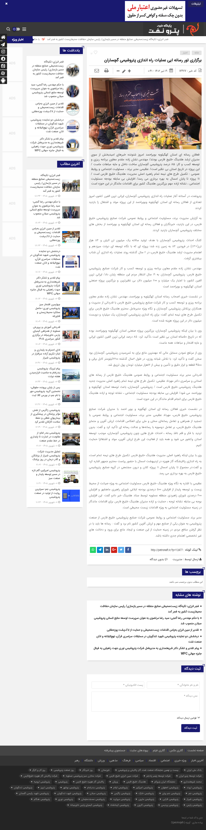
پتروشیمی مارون (146, 799)
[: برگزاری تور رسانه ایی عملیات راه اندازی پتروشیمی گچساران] (97, 71)
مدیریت (177, 559)
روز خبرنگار (87, 770)
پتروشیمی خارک (146, 793)
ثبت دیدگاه (190, 728)
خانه (197, 53)
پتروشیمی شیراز (194, 799)
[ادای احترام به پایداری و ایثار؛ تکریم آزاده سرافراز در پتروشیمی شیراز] (55, 356)
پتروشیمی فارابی (170, 799)
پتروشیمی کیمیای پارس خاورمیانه (86, 805)
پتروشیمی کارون (145, 805)
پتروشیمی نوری (65, 799)
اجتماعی (165, 760)
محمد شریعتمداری (193, 782)
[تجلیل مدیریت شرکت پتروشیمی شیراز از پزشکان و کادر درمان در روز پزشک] (55, 458)
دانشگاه (88, 760)
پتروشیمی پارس (194, 805)
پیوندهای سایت (139, 750)
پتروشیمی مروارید (121, 799)
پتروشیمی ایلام (120, 787)
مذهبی (113, 760)
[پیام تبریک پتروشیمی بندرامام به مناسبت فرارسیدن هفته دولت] (55, 375)
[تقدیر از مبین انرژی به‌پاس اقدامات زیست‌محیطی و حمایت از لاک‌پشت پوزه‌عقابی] (55, 109)
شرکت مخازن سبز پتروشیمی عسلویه (83, 776)
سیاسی (139, 760)
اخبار (185, 53)
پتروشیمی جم (195, 793)
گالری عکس (176, 750)
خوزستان (105, 770)
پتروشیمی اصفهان (169, 787)
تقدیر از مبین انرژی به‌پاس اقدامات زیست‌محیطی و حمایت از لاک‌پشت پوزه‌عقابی (153, 630)
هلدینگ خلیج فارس (136, 782)
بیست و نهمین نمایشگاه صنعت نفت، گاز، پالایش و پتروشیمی (148, 770)
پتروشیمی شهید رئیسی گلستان (34, 793)
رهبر (77, 760)
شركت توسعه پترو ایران (190, 776)
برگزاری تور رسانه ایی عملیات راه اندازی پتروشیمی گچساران (153, 60)
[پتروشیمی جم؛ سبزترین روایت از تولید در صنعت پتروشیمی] (55, 495)
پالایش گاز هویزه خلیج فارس (90, 782)
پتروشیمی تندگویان (23, 787)
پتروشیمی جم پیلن (171, 793)
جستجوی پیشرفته (114, 750)
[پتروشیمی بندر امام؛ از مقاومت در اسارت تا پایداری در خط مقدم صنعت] (55, 439)
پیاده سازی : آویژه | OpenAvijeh (187, 823)
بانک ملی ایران (194, 770)
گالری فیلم (159, 750)
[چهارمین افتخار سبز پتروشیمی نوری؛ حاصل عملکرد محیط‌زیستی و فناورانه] (55, 313)
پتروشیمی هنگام (42, 799)
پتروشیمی (62, 782)
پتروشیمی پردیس (169, 805)
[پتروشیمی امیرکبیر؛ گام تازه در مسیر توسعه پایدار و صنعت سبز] (55, 477)
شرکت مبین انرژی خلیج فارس (123, 776)
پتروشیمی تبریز (48, 787)
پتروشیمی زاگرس (122, 793)
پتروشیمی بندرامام (96, 787)
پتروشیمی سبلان (98, 793)
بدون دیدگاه (157, 559)
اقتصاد (152, 760)
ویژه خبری (180, 760)
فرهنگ (126, 760)
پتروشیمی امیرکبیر (144, 787)
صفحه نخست (196, 750)
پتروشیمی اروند (194, 787)
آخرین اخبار (197, 760)
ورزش (101, 760)
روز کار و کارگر (38, 770)
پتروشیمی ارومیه (42, 782)
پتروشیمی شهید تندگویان (69, 793)
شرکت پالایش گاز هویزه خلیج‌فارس (40, 776)
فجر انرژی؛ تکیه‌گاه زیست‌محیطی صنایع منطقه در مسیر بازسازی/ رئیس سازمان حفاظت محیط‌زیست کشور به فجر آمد (134, 39)
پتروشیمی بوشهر (71, 787)
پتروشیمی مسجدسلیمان (93, 799)
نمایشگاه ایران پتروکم (164, 782)
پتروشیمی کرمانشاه (119, 805)
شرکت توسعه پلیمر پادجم (158, 776)
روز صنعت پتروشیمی (64, 770)
